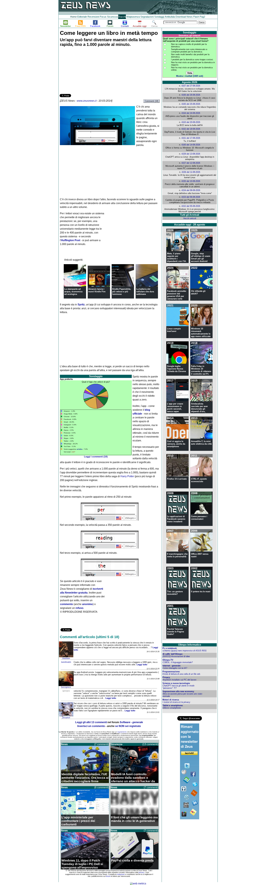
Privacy (166, 677)
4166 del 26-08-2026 (190, 95)
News (190, 16)
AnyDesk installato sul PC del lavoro (179, 680)
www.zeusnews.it (86, 100)
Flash (196, 16)
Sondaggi (159, 16)
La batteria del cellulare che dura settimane (145, 291)
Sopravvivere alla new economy (178, 691)
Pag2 (202, 16)
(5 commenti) (101, 830)
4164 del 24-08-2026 (190, 113)
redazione (121, 874)
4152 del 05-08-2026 (190, 206)
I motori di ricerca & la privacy (176, 702)
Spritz (81, 304)
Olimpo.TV (167, 660)
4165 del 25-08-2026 (190, 104)
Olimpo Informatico (189, 644)
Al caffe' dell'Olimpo (172, 654)
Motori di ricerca (170, 700)
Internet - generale (171, 665)
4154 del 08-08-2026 (190, 190)
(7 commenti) (101, 744)
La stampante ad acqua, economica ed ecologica (73, 291)
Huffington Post (70, 240)
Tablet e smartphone (172, 705)
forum (108, 876)
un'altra (79, 449)
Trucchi (122, 16)
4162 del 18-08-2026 (190, 129)
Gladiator (66, 658)
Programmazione (171, 671)
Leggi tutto (142, 664)
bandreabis (66, 662)
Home (73, 16)
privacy (141, 872)
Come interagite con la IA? (174, 668)
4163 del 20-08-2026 (190, 122)
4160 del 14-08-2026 (190, 145)
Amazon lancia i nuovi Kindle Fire (96, 290)
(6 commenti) (101, 787)
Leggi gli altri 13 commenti (91, 722)
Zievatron (66, 718)
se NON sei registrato (128, 726)
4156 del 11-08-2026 (191, 172)
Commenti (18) (151, 101)
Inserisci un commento (91, 726)
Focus (103, 16)
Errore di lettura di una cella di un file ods (181, 674)
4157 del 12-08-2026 (190, 163)
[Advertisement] (83, 71)
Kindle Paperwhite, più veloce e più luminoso (121, 291)
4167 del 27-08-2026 (190, 86)
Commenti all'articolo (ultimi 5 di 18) (89, 637)
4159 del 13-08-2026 (190, 154)
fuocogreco (66, 687)
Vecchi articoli (189, 218)
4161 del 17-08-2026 (190, 138)
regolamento (122, 732)
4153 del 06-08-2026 (190, 197)
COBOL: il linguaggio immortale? (177, 662)
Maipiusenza (133, 16)
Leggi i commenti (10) (96, 456)
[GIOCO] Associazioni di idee (176, 656)
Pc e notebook (169, 648)
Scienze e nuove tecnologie (176, 683)
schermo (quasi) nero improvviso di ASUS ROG (184, 650)
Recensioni (93, 16)
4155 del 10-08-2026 (190, 181)
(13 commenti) (150, 744)
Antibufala (170, 16)
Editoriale (82, 16)
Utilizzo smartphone (171, 708)
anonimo (87, 604)
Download (181, 16)
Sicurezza (112, 16)
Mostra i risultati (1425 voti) (189, 76)
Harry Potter (127, 476)
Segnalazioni (147, 16)
